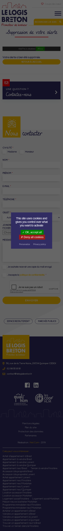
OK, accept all (33, 232)
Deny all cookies (33, 237)
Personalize (24, 244)
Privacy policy (39, 244)
